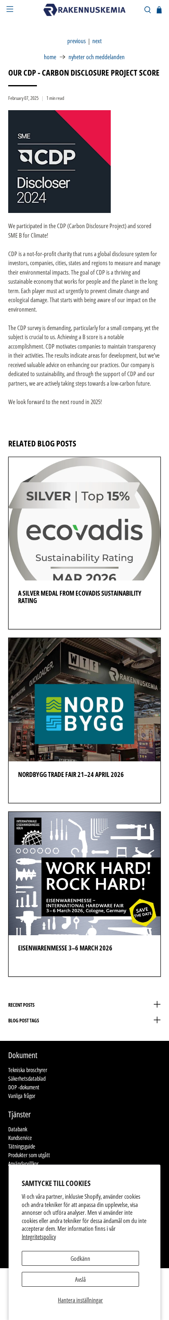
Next (97, 41)
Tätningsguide (21, 1146)
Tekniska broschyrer (27, 1070)
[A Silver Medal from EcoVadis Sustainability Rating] (84, 518)
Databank (17, 1129)
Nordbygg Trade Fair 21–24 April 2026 (71, 774)
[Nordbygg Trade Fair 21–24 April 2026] (84, 699)
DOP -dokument (23, 1087)
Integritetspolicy (39, 1236)
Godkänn (80, 1258)
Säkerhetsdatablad (27, 1078)
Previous (76, 41)
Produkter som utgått (29, 1155)
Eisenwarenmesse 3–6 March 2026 (65, 947)
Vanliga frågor (21, 1096)
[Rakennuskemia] (84, 10)
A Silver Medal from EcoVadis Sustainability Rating (80, 597)
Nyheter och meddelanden (97, 57)
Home (50, 57)
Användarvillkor (23, 1163)
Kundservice (20, 1138)
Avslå (80, 1279)
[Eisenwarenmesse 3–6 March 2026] (84, 873)
